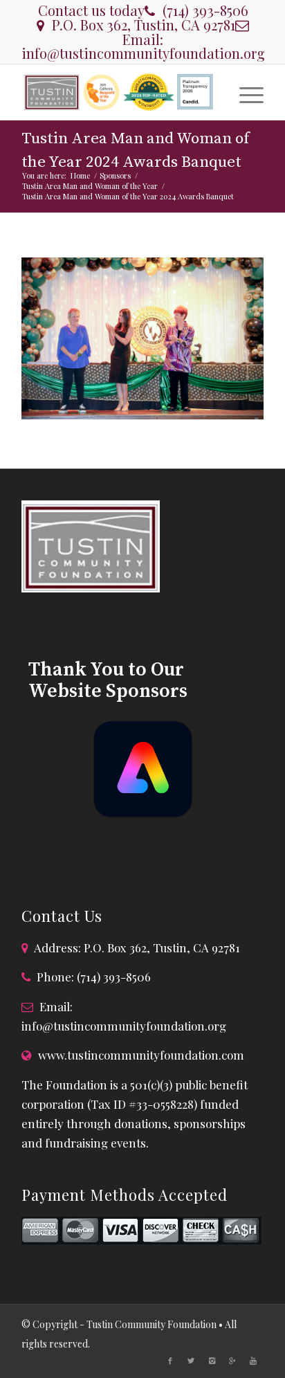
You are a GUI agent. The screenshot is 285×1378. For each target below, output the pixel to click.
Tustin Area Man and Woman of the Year (90, 186)
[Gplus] (232, 1360)
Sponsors (115, 175)
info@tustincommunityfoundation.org (143, 53)
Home (80, 175)
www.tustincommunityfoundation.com (141, 1054)
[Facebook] (170, 1360)
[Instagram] (211, 1360)
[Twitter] (191, 1360)
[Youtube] (253, 1360)
